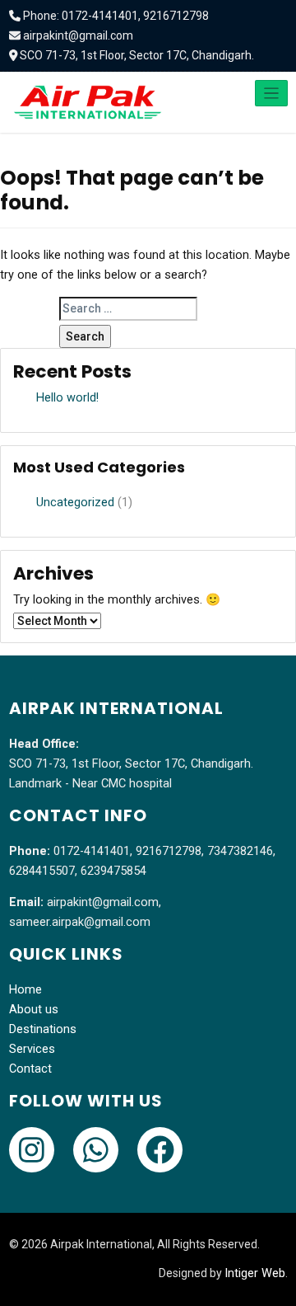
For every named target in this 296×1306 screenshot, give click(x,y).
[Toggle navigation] (271, 93)
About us (33, 1010)
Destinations (42, 1029)
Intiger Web (254, 1273)
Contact (30, 1069)
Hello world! (67, 398)
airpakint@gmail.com (78, 35)
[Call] (31, 1149)
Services (32, 1049)
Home (25, 990)
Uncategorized (75, 503)
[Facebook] (160, 1149)
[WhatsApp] (95, 1149)
